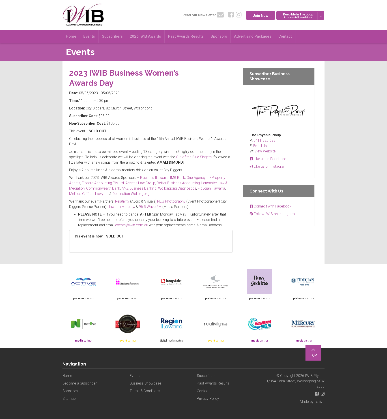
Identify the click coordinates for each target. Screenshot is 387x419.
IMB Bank (177, 177)
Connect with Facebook (272, 206)
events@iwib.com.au (131, 225)
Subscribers (112, 36)
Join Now (260, 15)
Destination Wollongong (131, 194)
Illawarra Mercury (120, 207)
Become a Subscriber (79, 383)
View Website (265, 151)
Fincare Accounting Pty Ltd (103, 183)
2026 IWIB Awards (145, 36)
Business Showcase (145, 383)
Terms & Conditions (145, 391)
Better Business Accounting (178, 183)
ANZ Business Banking (139, 188)
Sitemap (69, 398)
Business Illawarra (154, 177)
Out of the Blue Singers (194, 157)
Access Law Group (140, 183)
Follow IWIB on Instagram (274, 214)
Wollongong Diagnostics (177, 188)
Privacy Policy (208, 398)
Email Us (260, 146)
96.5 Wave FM (150, 207)
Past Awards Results (186, 36)
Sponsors (219, 36)
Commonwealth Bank (103, 188)
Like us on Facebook (270, 159)
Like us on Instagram (269, 166)
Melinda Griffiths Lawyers (88, 194)
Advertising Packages (252, 36)
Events (89, 36)
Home (71, 36)
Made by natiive (312, 402)
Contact (285, 36)
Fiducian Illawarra (211, 188)
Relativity (122, 201)
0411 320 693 (264, 140)
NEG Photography (171, 201)
